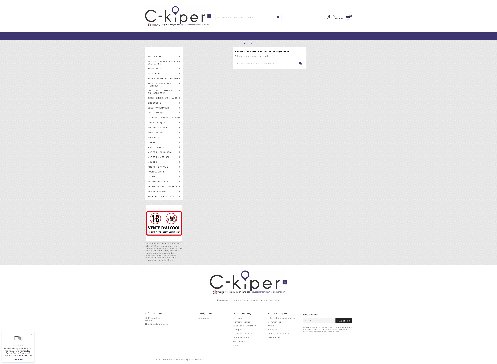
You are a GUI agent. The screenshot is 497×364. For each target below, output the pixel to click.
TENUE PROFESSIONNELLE (162, 186)
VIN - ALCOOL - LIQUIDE (161, 196)
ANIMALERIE (154, 56)
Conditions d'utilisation (244, 326)
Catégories (155, 50)
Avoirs (271, 326)
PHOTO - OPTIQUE (158, 167)
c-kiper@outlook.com (159, 324)
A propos (237, 330)
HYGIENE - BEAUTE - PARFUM (164, 118)
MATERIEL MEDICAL (159, 157)
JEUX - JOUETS (156, 132)
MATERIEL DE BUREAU (160, 152)
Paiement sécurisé (242, 333)
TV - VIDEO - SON (157, 191)
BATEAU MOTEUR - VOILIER (163, 78)
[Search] (278, 17)
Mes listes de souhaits (279, 333)
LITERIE (152, 142)
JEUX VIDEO (154, 137)
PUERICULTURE (156, 172)
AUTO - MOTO (155, 69)
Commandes (274, 322)
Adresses (272, 330)
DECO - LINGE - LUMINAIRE (162, 98)
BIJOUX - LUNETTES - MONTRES (159, 84)
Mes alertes (274, 337)
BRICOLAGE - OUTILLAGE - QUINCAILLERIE (162, 92)
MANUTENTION (156, 147)
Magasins (237, 345)
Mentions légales (241, 322)
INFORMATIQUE (156, 122)
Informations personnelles (281, 318)
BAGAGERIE (154, 74)
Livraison (237, 318)
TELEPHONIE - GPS (158, 182)
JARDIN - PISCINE (157, 127)
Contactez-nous (241, 337)
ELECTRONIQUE (156, 113)
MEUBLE (152, 162)
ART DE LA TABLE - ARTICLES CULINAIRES (164, 62)
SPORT (151, 177)
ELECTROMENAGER (158, 108)
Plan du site (239, 341)
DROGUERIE (154, 103)
